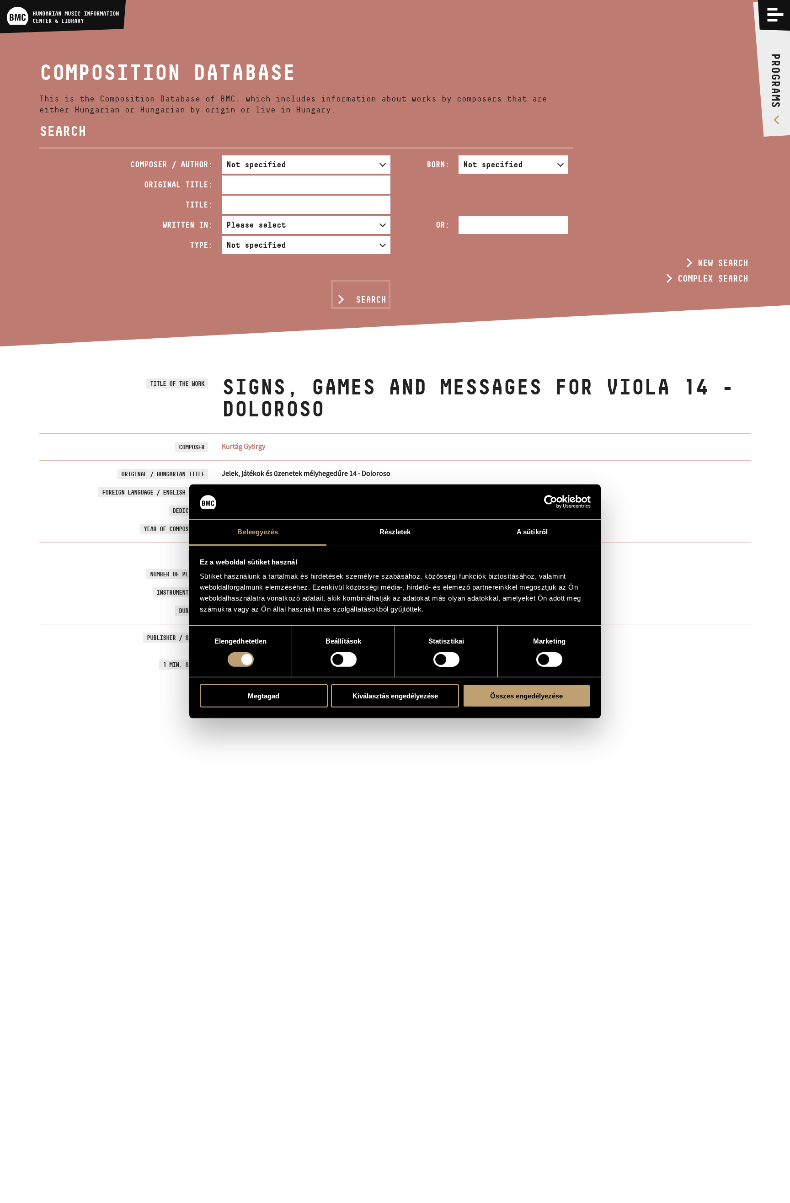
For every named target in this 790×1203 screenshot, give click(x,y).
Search (371, 299)
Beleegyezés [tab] (257, 532)
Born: (438, 164)
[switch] (344, 659)
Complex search (713, 278)
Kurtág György (243, 446)
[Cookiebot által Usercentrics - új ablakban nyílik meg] (551, 502)
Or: (442, 224)
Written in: (187, 224)
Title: (199, 204)
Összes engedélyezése (526, 696)
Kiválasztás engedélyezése (395, 696)
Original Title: (178, 184)
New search (723, 262)
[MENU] (775, 14)
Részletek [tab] (395, 532)
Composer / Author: (171, 164)
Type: (201, 245)
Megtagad (263, 696)
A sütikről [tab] (532, 532)
